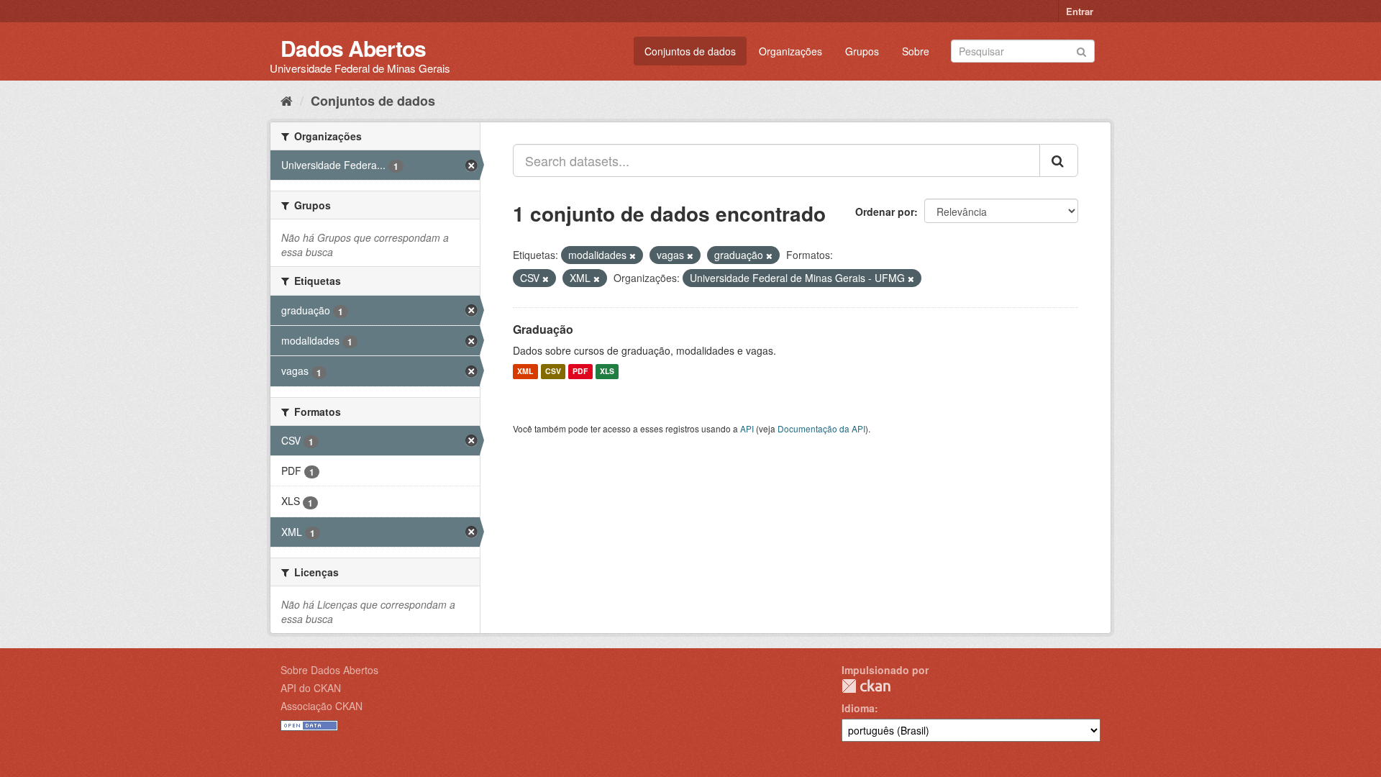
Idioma (858, 708)
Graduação (543, 329)
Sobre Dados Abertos (329, 670)
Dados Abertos (353, 47)
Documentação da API (821, 428)
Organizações (790, 51)
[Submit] (1081, 50)
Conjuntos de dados (690, 51)
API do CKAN (311, 688)
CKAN (866, 686)
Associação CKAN (322, 706)
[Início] (287, 100)
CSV (553, 371)
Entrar (1079, 11)
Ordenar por (884, 211)
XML (525, 371)
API (747, 428)
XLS (607, 371)
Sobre (915, 51)
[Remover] (632, 255)
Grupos (862, 51)
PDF (580, 371)
